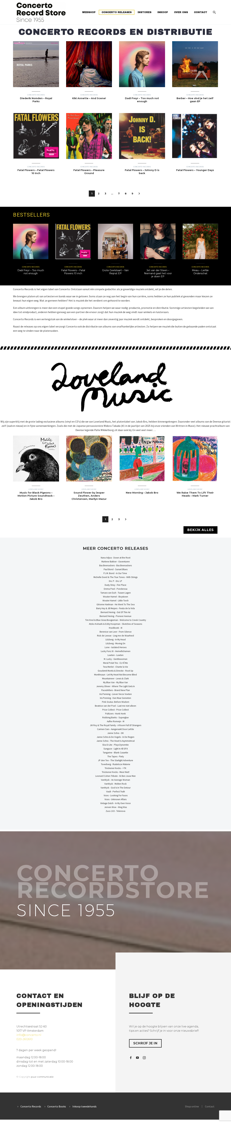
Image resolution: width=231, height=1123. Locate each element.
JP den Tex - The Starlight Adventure (115, 760)
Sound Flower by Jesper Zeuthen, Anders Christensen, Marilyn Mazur (89, 495)
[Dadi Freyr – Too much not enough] (142, 64)
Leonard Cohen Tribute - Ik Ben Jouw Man (115, 776)
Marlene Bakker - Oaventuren (115, 561)
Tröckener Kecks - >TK (115, 768)
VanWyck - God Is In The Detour (116, 787)
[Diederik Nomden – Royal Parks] (36, 64)
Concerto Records (36, 95)
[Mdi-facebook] (130, 1057)
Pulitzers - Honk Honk (115, 713)
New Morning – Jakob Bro (142, 492)
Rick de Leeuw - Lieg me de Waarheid (115, 635)
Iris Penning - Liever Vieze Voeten (115, 694)
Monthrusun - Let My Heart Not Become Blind (115, 674)
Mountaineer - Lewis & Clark (115, 678)
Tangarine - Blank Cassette (115, 752)
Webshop (89, 12)
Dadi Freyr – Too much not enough (142, 100)
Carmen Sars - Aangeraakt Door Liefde (115, 729)
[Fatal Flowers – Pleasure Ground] (89, 136)
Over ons (181, 12)
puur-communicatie (42, 1076)
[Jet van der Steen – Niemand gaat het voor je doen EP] (158, 241)
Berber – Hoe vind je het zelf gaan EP (195, 100)
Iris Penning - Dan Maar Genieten (115, 698)
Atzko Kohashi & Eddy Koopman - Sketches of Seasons (115, 624)
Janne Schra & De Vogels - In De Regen (115, 737)
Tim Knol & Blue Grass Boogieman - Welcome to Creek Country (115, 620)
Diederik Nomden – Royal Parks (36, 100)
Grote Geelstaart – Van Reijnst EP (115, 272)
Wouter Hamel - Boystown (115, 596)
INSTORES (144, 12)
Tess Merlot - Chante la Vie (115, 666)
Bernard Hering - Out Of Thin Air (115, 612)
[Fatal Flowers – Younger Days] (195, 136)
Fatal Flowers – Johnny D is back (142, 172)
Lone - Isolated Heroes (115, 647)
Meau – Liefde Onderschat (200, 272)
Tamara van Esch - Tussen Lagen (115, 592)
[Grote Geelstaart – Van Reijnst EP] (115, 241)
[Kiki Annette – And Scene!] (89, 64)
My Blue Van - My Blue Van (115, 682)
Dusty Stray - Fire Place (115, 585)
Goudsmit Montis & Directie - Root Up (115, 670)
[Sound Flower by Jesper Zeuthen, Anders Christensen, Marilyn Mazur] (89, 459)
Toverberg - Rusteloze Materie (115, 764)
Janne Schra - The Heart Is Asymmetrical (116, 740)
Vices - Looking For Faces (116, 795)
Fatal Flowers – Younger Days (195, 170)
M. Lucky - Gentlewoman (115, 659)
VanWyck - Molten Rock (115, 783)
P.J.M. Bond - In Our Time (115, 573)
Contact (200, 12)
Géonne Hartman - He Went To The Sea (116, 604)
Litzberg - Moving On (115, 643)
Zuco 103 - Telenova (115, 811)
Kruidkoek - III (115, 627)
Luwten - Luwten (115, 655)
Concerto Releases (117, 12)
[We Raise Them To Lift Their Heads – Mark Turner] (195, 459)
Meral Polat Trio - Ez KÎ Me (115, 662)
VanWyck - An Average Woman (115, 779)
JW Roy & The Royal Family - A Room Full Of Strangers (115, 725)
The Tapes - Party (115, 756)
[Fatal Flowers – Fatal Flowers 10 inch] (36, 136)
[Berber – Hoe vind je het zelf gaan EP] (195, 64)
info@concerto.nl (28, 1035)
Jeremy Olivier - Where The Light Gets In (115, 686)
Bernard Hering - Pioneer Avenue (115, 616)
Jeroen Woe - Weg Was (115, 807)
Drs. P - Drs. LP (115, 581)
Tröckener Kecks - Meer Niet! (115, 772)
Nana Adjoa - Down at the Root (115, 557)
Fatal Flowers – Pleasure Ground (89, 172)
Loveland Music (35, 489)
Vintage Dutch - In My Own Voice (115, 803)
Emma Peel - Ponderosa (115, 588)
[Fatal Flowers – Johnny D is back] (142, 136)
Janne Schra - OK (115, 733)
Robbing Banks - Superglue (115, 717)
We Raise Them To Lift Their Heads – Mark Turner (195, 494)
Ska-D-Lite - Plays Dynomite (115, 744)
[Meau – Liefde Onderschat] (200, 241)
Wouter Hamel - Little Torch (115, 600)
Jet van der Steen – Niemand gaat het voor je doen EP (158, 273)
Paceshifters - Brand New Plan (115, 690)
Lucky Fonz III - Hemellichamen (115, 651)
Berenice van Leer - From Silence (116, 631)
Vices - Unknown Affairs (115, 799)
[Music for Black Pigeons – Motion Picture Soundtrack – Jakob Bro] (36, 459)
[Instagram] (144, 1057)
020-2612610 (24, 1039)
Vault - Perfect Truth (115, 791)
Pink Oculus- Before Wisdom (115, 701)
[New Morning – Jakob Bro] (142, 459)
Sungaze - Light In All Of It (115, 748)
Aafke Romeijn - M (115, 721)
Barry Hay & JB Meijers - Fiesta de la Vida (115, 608)
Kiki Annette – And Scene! (89, 98)
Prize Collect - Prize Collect (115, 709)
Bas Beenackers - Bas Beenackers (115, 565)
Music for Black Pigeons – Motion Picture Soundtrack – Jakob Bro (36, 495)
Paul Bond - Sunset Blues (116, 569)
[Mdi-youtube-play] (137, 1057)
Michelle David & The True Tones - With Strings (115, 577)
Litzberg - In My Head (116, 639)
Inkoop (162, 12)
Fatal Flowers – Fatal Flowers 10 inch (35, 172)
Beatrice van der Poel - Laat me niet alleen (115, 705)
